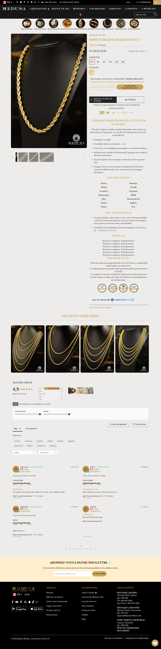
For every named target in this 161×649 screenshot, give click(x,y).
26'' (110, 62)
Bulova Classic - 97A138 (20, 640)
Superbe (71, 441)
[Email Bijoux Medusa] (38, 2)
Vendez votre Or (53, 610)
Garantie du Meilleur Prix (93, 597)
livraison (28, 441)
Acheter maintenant (130, 87)
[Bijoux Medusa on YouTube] (21, 2)
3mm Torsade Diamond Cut (97, 349)
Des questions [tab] (31, 428)
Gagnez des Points (54, 606)
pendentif (41, 446)
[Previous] (13, 157)
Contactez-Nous (88, 610)
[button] (155, 643)
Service (17, 441)
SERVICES (115, 9)
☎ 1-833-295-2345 (49, 2)
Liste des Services (89, 601)
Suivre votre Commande (56, 601)
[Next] (84, 157)
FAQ (83, 619)
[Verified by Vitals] (24, 643)
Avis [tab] (15, 428)
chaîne (50, 441)
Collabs (85, 615)
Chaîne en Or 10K (97, 35)
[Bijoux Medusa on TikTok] (35, 2)
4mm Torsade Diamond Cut (62, 349)
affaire (30, 446)
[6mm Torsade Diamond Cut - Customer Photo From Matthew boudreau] (89, 390)
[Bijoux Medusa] (14, 8)
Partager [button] (18, 498)
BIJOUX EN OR (60, 9)
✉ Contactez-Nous (69, 2)
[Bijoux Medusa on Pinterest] (24, 2)
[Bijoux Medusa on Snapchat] (32, 2)
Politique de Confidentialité (137, 638)
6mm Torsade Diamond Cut (22, 496)
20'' (92, 62)
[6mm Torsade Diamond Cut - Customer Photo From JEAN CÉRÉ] (81, 390)
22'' (98, 62)
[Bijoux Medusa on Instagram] (28, 2)
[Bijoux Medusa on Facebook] (17, 2)
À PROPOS (131, 9)
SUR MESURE (97, 9)
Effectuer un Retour (54, 597)
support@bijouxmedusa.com (129, 616)
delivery (53, 446)
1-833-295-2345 (132, 603)
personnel (19, 446)
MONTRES (79, 9)
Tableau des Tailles (137, 51)
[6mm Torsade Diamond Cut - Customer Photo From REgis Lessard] (72, 390)
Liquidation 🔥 (40, 9)
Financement (52, 615)
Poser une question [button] (119, 424)
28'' (117, 62)
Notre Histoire (88, 606)
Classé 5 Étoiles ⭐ (89, 593)
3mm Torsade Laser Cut (132, 349)
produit (60, 441)
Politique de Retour (108, 230)
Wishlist (49, 593)
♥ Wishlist (149, 9)
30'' (123, 62)
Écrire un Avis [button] (141, 424)
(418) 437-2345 (126, 601)
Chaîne (108, 308)
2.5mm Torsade (28, 349)
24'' (104, 62)
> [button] (94, 549)
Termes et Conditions (114, 638)
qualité (40, 441)
